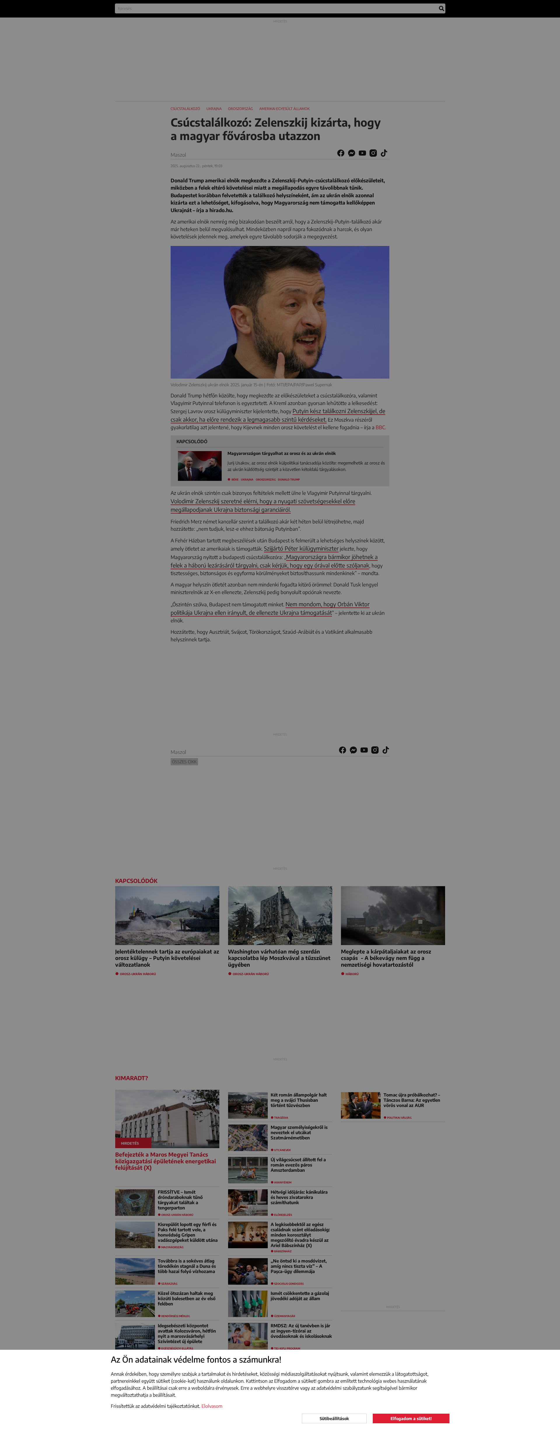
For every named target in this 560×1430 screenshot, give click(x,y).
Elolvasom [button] (212, 1406)
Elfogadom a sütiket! (411, 1418)
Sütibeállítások (334, 1418)
